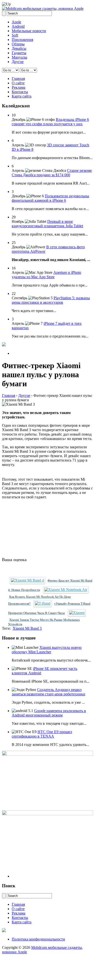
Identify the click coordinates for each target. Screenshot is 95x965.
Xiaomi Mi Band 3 (27, 628)
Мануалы (19, 57)
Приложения (22, 40)
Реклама (18, 87)
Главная (18, 78)
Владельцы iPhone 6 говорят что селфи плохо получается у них (50, 121)
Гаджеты (19, 53)
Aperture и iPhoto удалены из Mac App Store (46, 274)
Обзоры (18, 44)
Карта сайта (21, 96)
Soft (15, 35)
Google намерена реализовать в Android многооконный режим (49, 713)
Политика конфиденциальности (38, 939)
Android (18, 26)
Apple (16, 22)
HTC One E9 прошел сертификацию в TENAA (42, 734)
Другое (18, 62)
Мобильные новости (29, 31)
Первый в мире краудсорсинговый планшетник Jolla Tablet (47, 223)
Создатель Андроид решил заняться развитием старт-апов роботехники (48, 692)
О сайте (18, 83)
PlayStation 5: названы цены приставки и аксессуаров (51, 300)
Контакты (20, 92)
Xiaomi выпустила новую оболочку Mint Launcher (47, 649)
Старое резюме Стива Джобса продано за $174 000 (52, 172)
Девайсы (19, 48)
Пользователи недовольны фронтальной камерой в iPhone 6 (50, 198)
